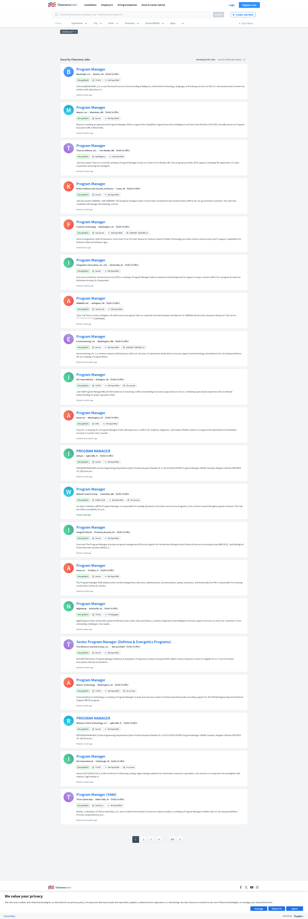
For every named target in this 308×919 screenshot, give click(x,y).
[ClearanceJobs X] (246, 887)
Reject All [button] (277, 908)
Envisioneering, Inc (85, 341)
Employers (107, 4)
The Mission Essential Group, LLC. (92, 646)
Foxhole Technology (86, 226)
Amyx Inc (80, 417)
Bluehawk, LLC (83, 74)
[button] (79, 23)
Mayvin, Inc (81, 112)
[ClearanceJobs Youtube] (252, 887)
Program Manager (90, 69)
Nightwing (81, 608)
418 (172, 839)
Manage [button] (259, 908)
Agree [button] (294, 908)
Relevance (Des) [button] (234, 59)
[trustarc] (299, 916)
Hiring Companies (127, 4)
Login (232, 5)
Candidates (90, 4)
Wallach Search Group (87, 494)
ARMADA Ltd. (82, 303)
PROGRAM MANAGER (93, 450)
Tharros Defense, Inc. (86, 150)
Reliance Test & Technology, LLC (91, 723)
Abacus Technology (85, 684)
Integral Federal (84, 532)
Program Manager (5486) (96, 794)
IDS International (84, 379)
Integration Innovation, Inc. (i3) (91, 265)
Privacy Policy (9, 916)
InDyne (79, 455)
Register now (249, 5)
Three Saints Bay (84, 799)
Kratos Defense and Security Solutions (94, 188)
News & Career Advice (153, 4)
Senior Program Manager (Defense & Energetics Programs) (123, 641)
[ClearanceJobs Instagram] (257, 887)
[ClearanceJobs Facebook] (241, 887)
